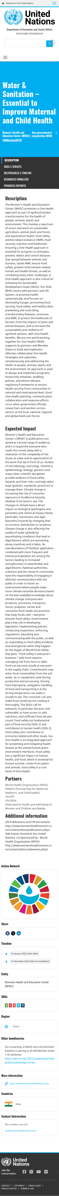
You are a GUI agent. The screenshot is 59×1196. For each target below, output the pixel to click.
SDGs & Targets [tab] (12, 167)
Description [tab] (12, 160)
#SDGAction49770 (12, 140)
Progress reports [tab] (15, 186)
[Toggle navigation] (54, 3)
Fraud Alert (35, 1186)
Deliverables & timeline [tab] (17, 173)
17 (23, 1005)
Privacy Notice (9, 1189)
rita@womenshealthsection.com (20, 1130)
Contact (5, 1186)
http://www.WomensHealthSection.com (29, 1083)
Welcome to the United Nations (19, 3)
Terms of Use (27, 1189)
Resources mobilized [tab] (16, 179)
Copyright (19, 1186)
